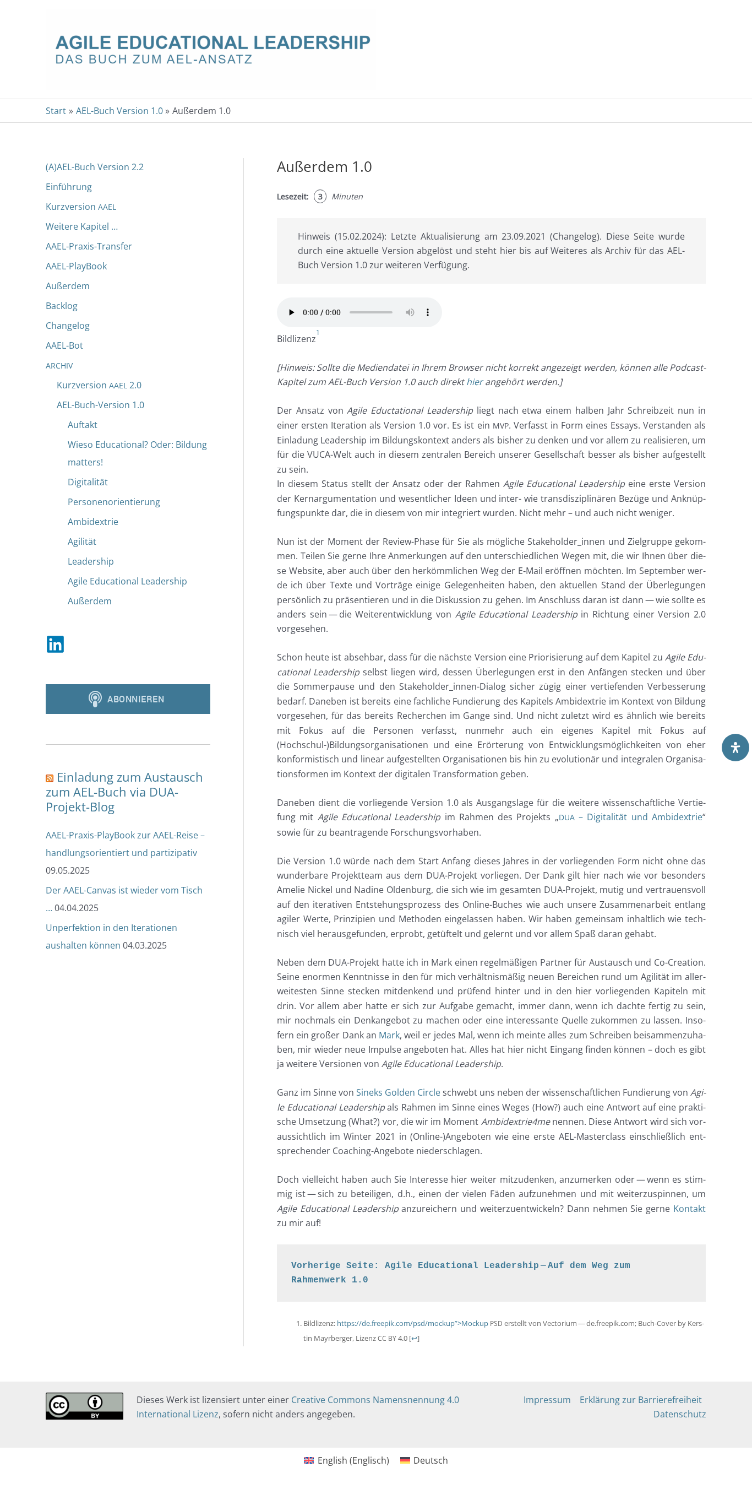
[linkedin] (58, 644)
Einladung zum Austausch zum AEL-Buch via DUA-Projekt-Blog (124, 791)
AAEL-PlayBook (76, 266)
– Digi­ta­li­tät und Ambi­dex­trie (630, 817)
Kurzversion (81, 207)
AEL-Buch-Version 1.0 (100, 405)
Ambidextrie (93, 522)
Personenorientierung (114, 502)
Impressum (547, 1400)
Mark (389, 1035)
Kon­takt (689, 1209)
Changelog (68, 326)
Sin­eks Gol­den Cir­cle (398, 1092)
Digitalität (88, 482)
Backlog (62, 306)
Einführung (69, 187)
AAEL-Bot (64, 345)
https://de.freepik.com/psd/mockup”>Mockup (412, 1323)
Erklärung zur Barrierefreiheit (641, 1400)
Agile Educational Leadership (127, 581)
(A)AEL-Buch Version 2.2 (95, 167)
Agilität (82, 541)
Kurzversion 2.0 (99, 385)
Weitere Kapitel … (82, 226)
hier (474, 382)
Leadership (91, 561)
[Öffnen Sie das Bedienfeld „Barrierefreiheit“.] (735, 747)
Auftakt (82, 425)
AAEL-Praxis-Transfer (89, 246)
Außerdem (68, 286)
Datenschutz (679, 1414)
